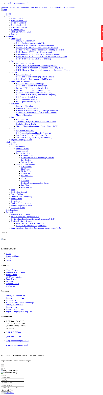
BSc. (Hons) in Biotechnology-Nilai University (35, 79)
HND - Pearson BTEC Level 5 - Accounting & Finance (38, 54)
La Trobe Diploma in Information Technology (34, 92)
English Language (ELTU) (21, 140)
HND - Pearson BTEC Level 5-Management (34, 52)
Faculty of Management (25, 41)
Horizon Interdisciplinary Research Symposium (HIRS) (33, 219)
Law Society (26, 160)
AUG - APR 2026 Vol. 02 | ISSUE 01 (31, 226)
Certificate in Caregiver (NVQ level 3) (31, 135)
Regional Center (12, 284)
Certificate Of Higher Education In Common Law (36, 122)
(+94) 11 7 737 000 (13, 332)
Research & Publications (21, 214)
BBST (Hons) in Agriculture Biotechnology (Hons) (36, 65)
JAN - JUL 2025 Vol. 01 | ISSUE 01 (30, 223)
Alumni (49, 7)
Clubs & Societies (18, 146)
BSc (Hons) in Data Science (27, 97)
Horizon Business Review (21, 221)
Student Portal (16, 199)
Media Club (26, 171)
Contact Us (10, 286)
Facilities (14, 144)
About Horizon (17, 18)
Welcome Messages (19, 20)
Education (15, 104)
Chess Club (25, 173)
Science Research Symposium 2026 (25, 217)
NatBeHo (25, 181)
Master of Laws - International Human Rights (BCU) (37, 126)
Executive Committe (19, 27)
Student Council (22, 149)
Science (14, 72)
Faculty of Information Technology (30, 83)
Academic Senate (18, 29)
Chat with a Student (19, 192)
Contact (56, 7)
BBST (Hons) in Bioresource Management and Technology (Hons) (42, 70)
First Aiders (25, 169)
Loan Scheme (35, 7)
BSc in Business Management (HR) (30, 43)
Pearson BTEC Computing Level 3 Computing (35, 90)
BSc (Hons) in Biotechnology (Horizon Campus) (35, 77)
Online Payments (18, 208)
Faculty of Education (24, 106)
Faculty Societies (23, 153)
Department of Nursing (25, 131)
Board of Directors (18, 23)
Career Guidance (17, 194)
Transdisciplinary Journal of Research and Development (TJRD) (36, 228)
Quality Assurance (21, 7)
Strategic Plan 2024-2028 (21, 32)
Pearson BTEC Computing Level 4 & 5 (32, 88)
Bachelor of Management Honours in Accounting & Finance (40, 50)
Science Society (27, 162)
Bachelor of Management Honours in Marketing (35, 45)
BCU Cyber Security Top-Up (28, 101)
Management (16, 38)
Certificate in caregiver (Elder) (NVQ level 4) (34, 137)
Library (62, 7)
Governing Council (18, 25)
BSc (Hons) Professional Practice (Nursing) (33, 133)
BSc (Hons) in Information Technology (31, 86)
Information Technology (20, 81)
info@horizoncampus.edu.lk (17, 3)
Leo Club (25, 185)
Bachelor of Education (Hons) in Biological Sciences (37, 110)
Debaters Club (27, 176)
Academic (10, 36)
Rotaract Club (26, 187)
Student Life (11, 142)
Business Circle (27, 155)
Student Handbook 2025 (21, 203)
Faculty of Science (23, 74)
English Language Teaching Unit (19, 311)
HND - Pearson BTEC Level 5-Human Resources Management (41, 56)
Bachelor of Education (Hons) (28, 108)
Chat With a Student (14, 277)
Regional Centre (7, 7)
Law (13, 117)
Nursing (14, 128)
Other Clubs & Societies (25, 164)
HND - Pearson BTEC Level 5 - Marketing (33, 59)
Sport (13, 190)
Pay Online (70, 7)
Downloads (15, 201)
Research (9, 212)
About (8, 16)
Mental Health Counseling (21, 196)
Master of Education (24, 115)
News (43, 7)
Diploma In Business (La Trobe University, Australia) (37, 47)
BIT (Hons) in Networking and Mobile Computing (36, 95)
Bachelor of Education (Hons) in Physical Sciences (36, 113)
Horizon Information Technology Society (37, 158)
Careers (14, 34)
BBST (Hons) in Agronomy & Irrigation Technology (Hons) (40, 68)
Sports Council (22, 151)
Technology (15, 61)
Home (8, 14)
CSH (23, 178)
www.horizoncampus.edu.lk (17, 345)
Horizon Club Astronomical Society (35, 183)
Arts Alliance (26, 167)
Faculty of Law (22, 119)
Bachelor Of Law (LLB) (26, 124)
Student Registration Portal (21, 205)
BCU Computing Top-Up (26, 99)
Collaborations (12, 210)
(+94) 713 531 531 (13, 336)
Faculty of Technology (25, 63)
